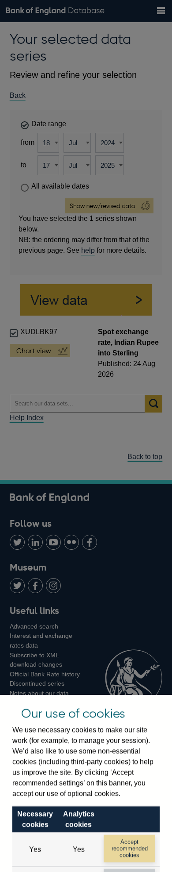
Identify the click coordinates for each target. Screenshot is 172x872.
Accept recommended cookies (130, 848)
